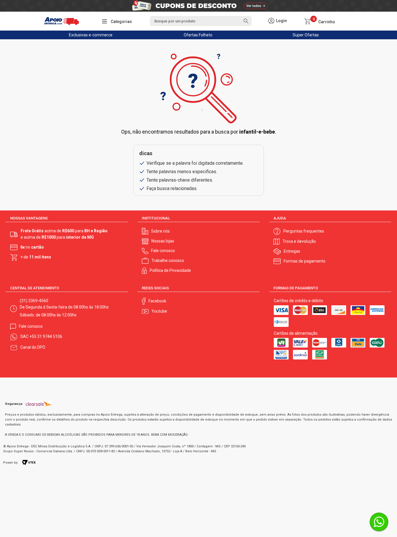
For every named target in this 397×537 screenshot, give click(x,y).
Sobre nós (160, 231)
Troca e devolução (299, 241)
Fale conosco (163, 250)
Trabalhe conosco (167, 260)
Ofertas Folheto (198, 35)
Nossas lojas (162, 241)
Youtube (159, 311)
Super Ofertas (306, 35)
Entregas (292, 251)
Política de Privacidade (170, 270)
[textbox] (201, 21)
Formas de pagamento (305, 261)
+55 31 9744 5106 (45, 336)
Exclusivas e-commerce (90, 35)
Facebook (157, 301)
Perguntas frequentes (303, 231)
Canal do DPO (32, 347)
